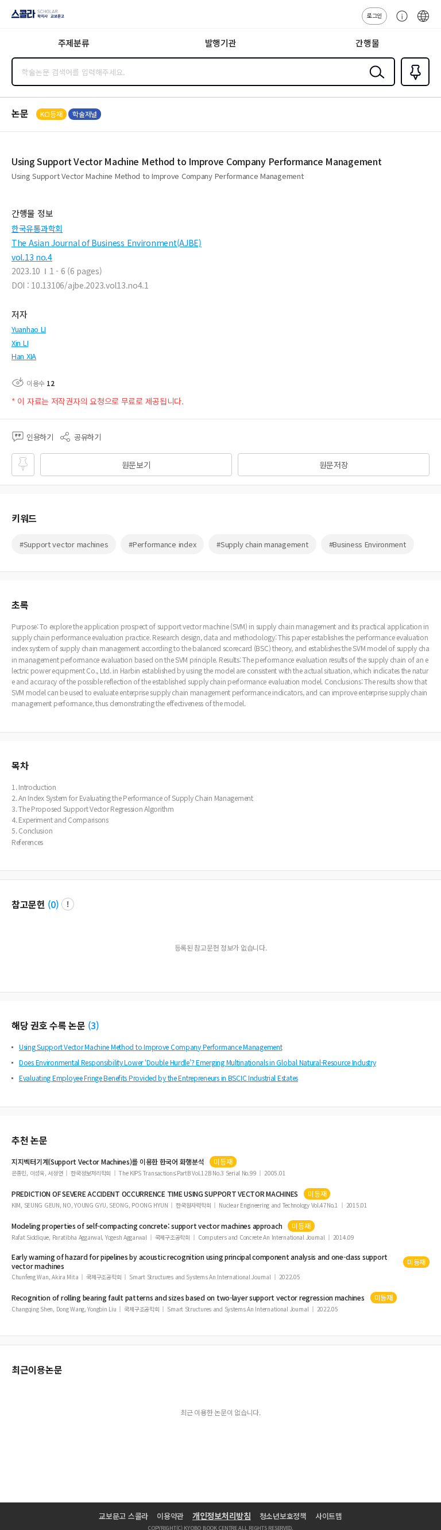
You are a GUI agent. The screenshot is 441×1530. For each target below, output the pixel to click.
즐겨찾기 (413, 85)
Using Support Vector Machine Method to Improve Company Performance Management (150, 1047)
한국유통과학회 (37, 228)
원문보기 (136, 464)
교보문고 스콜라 (123, 1515)
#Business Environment (367, 544)
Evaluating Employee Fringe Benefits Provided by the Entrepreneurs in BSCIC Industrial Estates (158, 1078)
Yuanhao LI (28, 329)
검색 (374, 80)
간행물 (367, 43)
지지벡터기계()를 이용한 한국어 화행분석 (107, 1161)
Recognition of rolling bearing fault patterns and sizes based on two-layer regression (188, 1297)
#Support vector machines (64, 544)
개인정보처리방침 (221, 1515)
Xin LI (19, 342)
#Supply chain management (262, 544)
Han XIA (23, 356)
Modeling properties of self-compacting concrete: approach (146, 1226)
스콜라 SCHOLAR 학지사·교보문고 (35, 17)
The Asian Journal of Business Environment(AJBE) (106, 242)
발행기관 (221, 43)
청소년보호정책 (283, 1515)
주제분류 (74, 43)
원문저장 (334, 464)
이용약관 (170, 1515)
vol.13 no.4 (31, 257)
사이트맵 (328, 1515)
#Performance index (162, 544)
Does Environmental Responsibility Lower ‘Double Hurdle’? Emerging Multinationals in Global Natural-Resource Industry (197, 1062)
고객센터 (399, 21)
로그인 (374, 15)
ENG (423, 21)
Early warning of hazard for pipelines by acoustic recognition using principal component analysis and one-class (199, 1261)
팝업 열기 (67, 904)
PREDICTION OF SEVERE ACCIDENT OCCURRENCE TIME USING (154, 1193)
